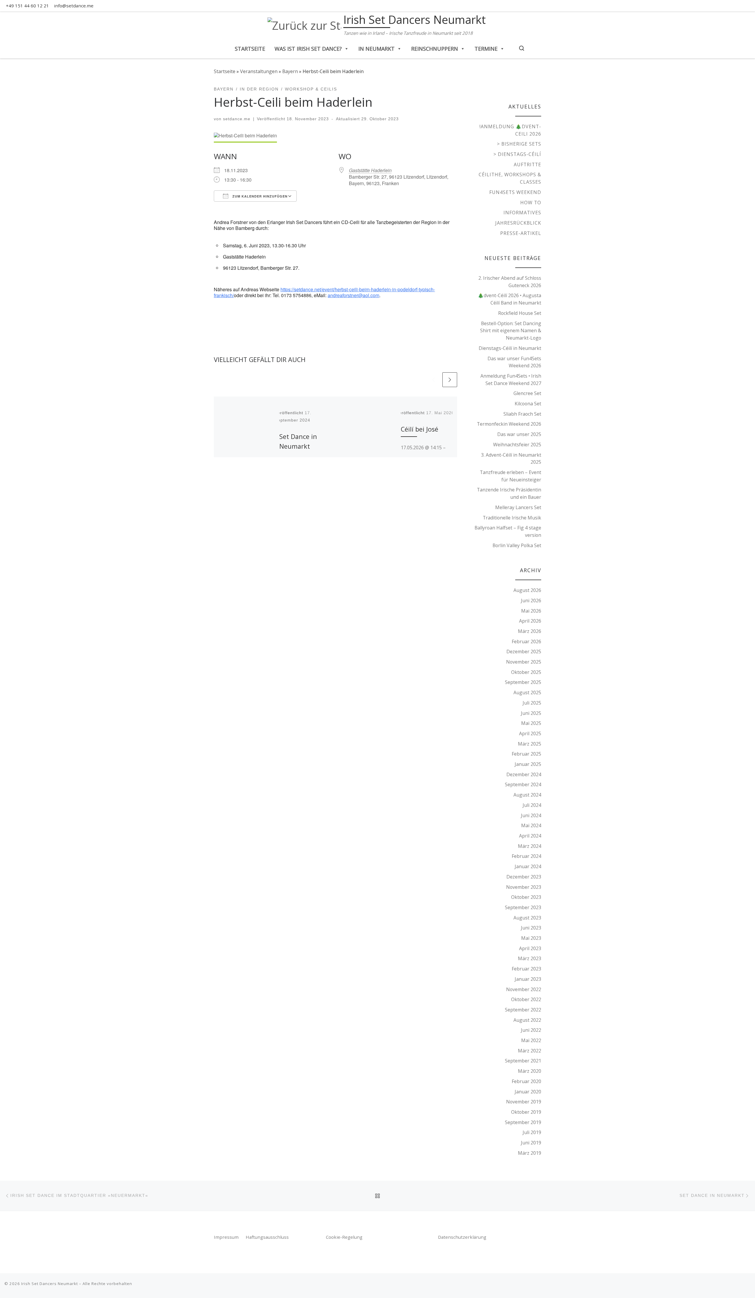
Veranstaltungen (259, 71)
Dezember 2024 (523, 774)
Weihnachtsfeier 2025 (517, 444)
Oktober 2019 (526, 1112)
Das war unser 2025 (519, 434)
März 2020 (529, 1071)
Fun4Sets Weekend (515, 192)
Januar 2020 (528, 1091)
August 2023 (527, 917)
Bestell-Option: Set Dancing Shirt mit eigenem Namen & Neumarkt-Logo (510, 330)
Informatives (522, 212)
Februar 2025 (526, 754)
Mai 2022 (531, 1040)
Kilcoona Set (528, 403)
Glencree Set (527, 393)
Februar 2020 (526, 1081)
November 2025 (523, 662)
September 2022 (523, 1009)
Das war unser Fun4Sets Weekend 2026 (514, 362)
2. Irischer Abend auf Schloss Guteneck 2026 (509, 282)
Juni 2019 (531, 1142)
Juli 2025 (532, 703)
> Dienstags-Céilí (517, 154)
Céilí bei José (419, 429)
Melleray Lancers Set (518, 507)
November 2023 (523, 887)
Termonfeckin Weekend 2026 (509, 424)
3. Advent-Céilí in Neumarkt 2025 (511, 458)
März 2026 (529, 631)
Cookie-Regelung (344, 1237)
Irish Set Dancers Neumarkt (49, 1283)
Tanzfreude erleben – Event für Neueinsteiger (510, 476)
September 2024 (523, 784)
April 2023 (530, 948)
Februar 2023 (526, 968)
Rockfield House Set (519, 313)
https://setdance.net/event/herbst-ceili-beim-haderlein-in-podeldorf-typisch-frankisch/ (324, 292)
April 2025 (530, 733)
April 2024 (530, 836)
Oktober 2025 (526, 672)
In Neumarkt (376, 49)
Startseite (250, 49)
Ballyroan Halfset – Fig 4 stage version (508, 531)
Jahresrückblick (518, 223)
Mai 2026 (531, 611)
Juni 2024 (531, 815)
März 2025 (529, 744)
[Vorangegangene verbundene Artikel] (433, 379)
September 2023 (523, 907)
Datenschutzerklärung (462, 1237)
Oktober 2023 (526, 897)
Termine (486, 49)
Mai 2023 (531, 938)
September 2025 (523, 682)
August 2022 (527, 1020)
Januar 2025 (528, 764)
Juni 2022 (531, 1030)
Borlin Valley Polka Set (517, 545)
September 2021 (523, 1060)
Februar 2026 (526, 641)
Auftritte (527, 164)
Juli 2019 (532, 1132)
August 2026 (527, 590)
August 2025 (527, 692)
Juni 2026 (531, 600)
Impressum (227, 1237)
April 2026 (530, 621)
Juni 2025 (531, 713)
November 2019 (523, 1101)
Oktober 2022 (526, 999)
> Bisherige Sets (519, 144)
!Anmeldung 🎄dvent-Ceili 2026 (510, 130)
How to (530, 202)
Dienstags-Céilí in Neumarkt (510, 348)
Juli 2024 (532, 805)
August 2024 (527, 795)
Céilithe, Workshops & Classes (510, 178)
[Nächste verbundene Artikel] (449, 379)
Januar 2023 (528, 979)
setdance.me (236, 118)
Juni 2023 (531, 927)
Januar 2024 (528, 866)
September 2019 (523, 1122)
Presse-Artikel (520, 233)
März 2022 (529, 1050)
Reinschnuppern (434, 49)
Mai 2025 (531, 723)
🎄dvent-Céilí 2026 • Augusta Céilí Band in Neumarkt (509, 299)
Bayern (290, 71)
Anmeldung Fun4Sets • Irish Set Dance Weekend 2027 (510, 379)
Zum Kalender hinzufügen (259, 196)
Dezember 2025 (523, 651)
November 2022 (523, 989)
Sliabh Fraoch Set (522, 414)
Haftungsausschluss (267, 1237)
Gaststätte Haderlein (370, 170)
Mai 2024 (531, 825)
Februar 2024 (526, 856)
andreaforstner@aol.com (353, 295)
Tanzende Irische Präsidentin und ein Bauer (509, 493)
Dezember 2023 (523, 876)
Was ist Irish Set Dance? (308, 49)
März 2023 (529, 958)
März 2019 (529, 1153)
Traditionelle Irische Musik (512, 517)
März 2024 (529, 846)
